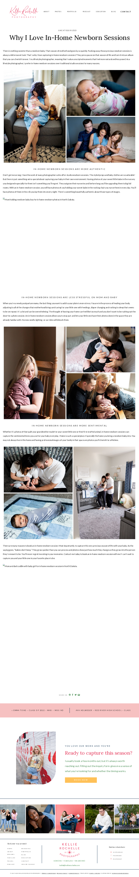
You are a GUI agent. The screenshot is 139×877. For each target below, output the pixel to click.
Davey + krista (94, 873)
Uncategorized (67, 30)
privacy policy (62, 873)
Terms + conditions (49, 873)
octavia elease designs (120, 873)
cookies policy (74, 873)
